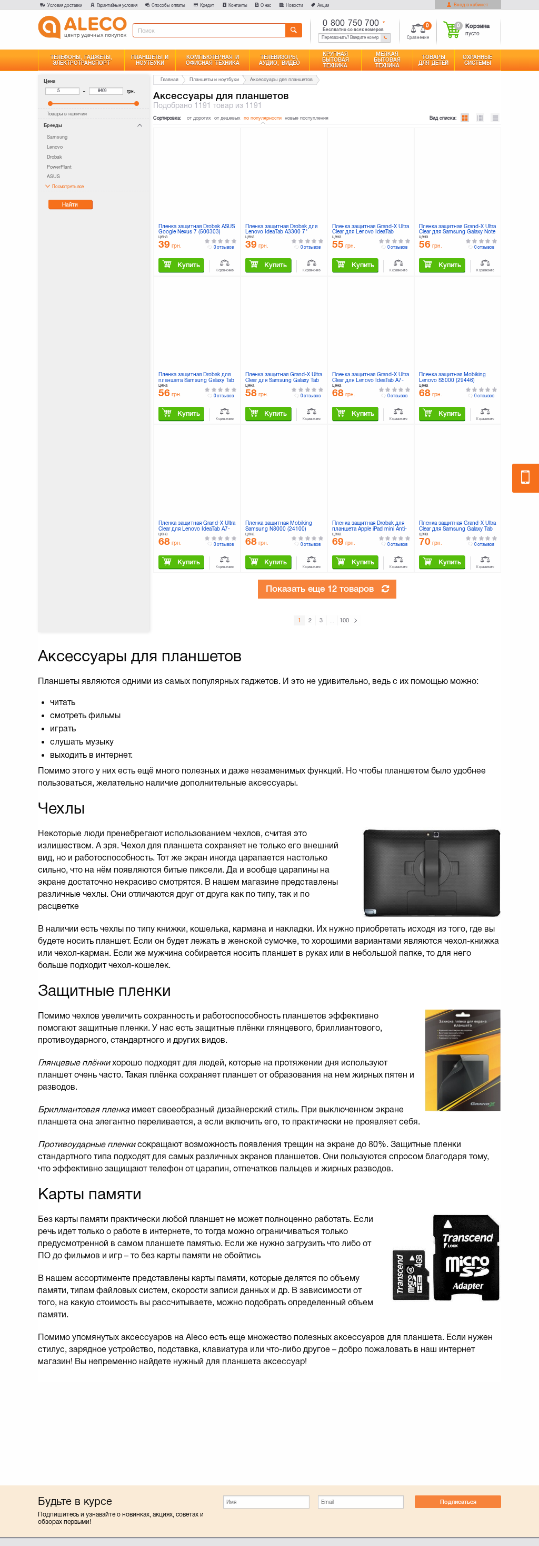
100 (344, 620)
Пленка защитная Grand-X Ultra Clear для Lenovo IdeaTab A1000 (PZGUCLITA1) (370, 230)
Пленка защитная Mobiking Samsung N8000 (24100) (278, 526)
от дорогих (199, 118)
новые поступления (306, 118)
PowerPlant (59, 167)
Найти (70, 205)
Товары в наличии (67, 113)
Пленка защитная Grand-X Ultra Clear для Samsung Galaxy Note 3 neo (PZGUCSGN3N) (457, 230)
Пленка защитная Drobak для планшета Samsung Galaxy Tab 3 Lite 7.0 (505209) (196, 378)
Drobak (54, 157)
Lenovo (55, 147)
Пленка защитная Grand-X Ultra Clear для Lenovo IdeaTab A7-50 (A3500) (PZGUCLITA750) (370, 378)
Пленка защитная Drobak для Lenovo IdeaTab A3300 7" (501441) (281, 230)
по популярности (263, 118)
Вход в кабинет (470, 4)
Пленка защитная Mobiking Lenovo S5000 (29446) (452, 377)
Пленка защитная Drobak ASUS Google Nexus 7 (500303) (196, 229)
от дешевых (227, 118)
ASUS (53, 176)
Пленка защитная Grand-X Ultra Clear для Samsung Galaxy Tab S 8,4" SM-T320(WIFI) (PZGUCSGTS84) (457, 526)
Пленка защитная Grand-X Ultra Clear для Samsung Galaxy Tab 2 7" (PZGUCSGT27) (283, 378)
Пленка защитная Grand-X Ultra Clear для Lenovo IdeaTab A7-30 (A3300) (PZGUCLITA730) (196, 526)
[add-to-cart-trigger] (181, 265)
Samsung (57, 137)
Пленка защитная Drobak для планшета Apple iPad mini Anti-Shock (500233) (369, 526)
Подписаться (458, 1502)
